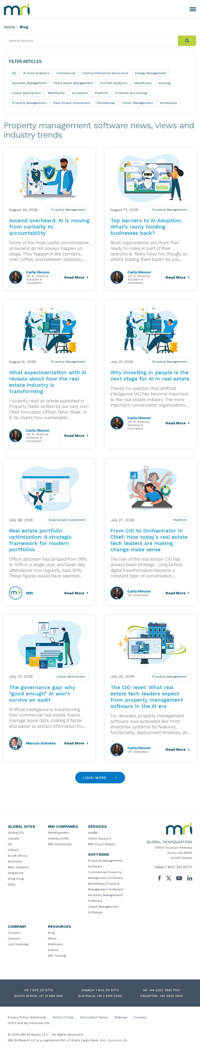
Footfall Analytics (113, 83)
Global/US (16, 833)
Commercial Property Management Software (105, 875)
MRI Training (57, 956)
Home (9, 27)
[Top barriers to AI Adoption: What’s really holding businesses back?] (150, 178)
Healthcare (143, 83)
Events (53, 950)
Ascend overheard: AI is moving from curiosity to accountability (49, 226)
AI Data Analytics (36, 73)
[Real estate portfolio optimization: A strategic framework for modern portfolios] (49, 488)
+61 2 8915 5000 (109, 996)
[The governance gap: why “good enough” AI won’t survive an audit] (49, 644)
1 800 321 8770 (178, 867)
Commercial (66, 73)
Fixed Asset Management (73, 83)
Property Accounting (131, 93)
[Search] (187, 41)
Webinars (55, 944)
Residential (106, 103)
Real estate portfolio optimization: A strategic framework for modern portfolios (40, 540)
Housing (165, 83)
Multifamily (56, 93)
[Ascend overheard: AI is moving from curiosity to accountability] (49, 178)
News (52, 938)
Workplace (168, 103)
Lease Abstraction (71, 676)
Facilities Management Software (105, 898)
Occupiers (80, 93)
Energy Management (150, 73)
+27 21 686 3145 (51, 996)
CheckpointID (58, 838)
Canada (13, 838)
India (11, 884)
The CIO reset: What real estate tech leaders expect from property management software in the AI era (146, 696)
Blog (51, 933)
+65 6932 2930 (171, 996)
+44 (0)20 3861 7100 (164, 990)
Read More (74, 277)
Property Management (68, 210)
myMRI (93, 833)
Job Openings (18, 944)
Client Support (99, 838)
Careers (14, 938)
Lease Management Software (103, 909)
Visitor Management (137, 103)
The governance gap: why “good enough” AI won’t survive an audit (42, 693)
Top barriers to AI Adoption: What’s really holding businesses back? (146, 226)
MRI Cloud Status (101, 844)
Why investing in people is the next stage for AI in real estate (149, 375)
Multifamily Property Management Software (105, 886)
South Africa (17, 856)
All (14, 73)
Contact (14, 933)
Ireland (13, 850)
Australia (15, 861)
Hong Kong (16, 878)
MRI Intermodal (60, 844)
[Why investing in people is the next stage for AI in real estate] (150, 330)
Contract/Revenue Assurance (105, 73)
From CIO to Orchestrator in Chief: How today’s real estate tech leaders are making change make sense (149, 540)
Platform (180, 520)
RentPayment (58, 833)
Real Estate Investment (67, 520)
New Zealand (18, 867)
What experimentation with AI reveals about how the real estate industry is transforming (47, 381)
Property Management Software (105, 863)
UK (10, 844)
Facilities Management (29, 83)
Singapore (15, 873)
